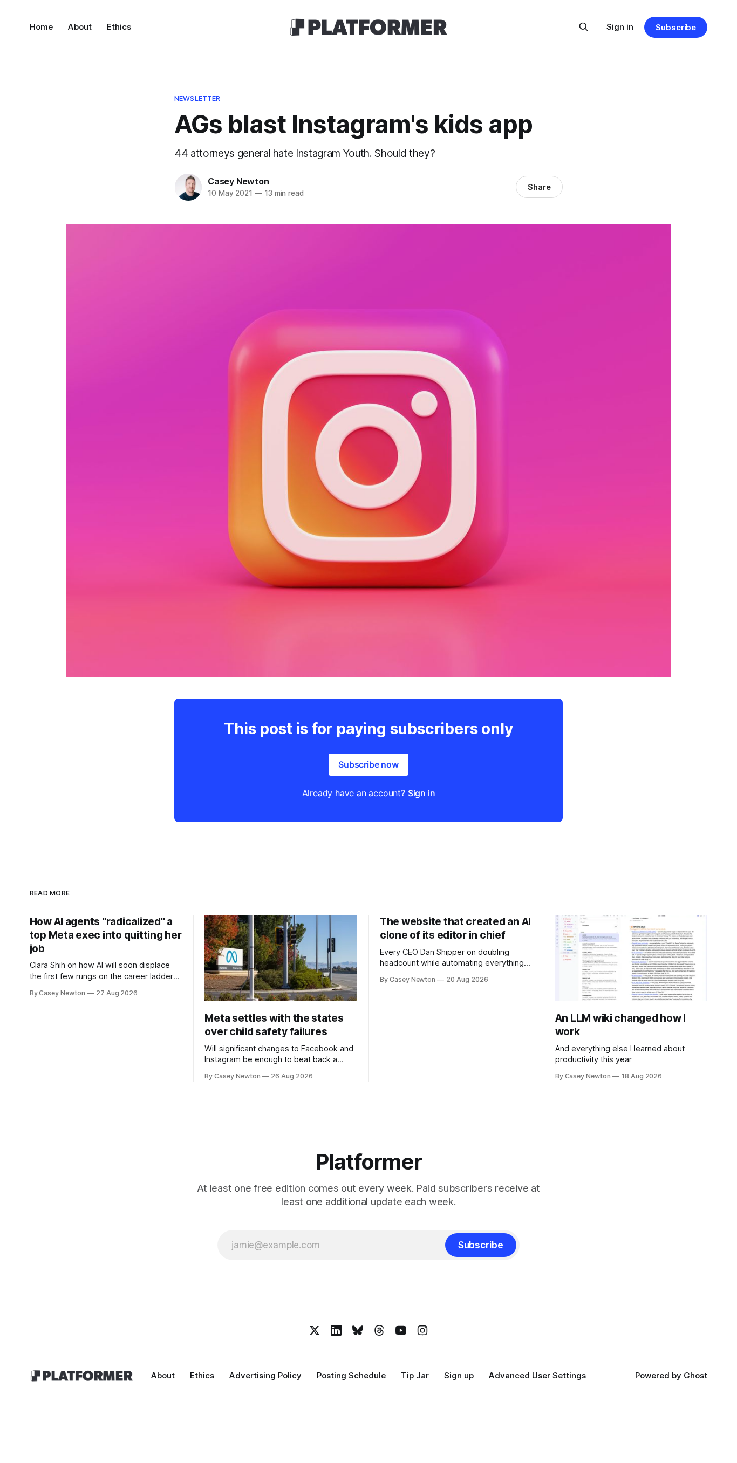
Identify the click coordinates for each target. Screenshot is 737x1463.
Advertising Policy (265, 1375)
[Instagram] (422, 1330)
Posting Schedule (351, 1375)
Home (41, 27)
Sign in (619, 27)
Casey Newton (238, 181)
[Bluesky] (357, 1330)
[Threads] (379, 1330)
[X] (314, 1330)
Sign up (459, 1375)
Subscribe (676, 27)
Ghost (695, 1375)
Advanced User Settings (537, 1375)
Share (539, 187)
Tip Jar (415, 1375)
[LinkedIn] (336, 1330)
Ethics (119, 27)
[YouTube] (400, 1330)
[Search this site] (583, 27)
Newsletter (197, 98)
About (80, 27)
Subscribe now (368, 764)
